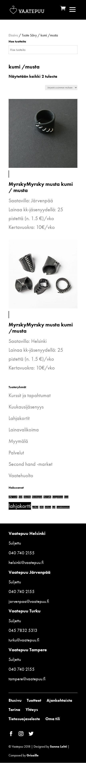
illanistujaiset (37, 497)
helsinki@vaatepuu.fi (26, 562)
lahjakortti (20, 506)
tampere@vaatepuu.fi (27, 679)
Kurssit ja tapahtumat (30, 395)
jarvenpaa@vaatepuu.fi (29, 601)
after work (13, 497)
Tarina (14, 709)
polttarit (35, 507)
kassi (66, 497)
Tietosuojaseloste (24, 718)
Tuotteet (34, 700)
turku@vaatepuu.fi (24, 640)
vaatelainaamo (63, 507)
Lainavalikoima (24, 429)
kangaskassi (57, 497)
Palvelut (16, 452)
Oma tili (52, 718)
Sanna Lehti (58, 746)
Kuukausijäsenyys (26, 406)
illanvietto (47, 497)
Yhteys (32, 709)
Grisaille (33, 755)
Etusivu (13, 35)
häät (20, 497)
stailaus (48, 507)
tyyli (53, 507)
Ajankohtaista (59, 700)
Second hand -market (30, 464)
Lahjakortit (19, 418)
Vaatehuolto (21, 475)
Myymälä (18, 441)
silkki (42, 507)
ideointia (27, 497)
